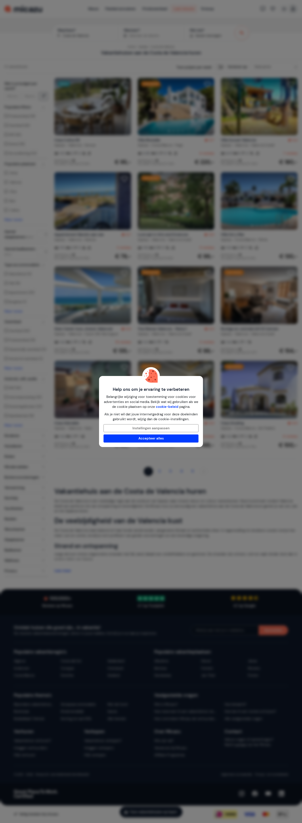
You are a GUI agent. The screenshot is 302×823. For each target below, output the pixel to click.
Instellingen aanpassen (151, 428)
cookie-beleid (167, 407)
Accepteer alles (151, 438)
